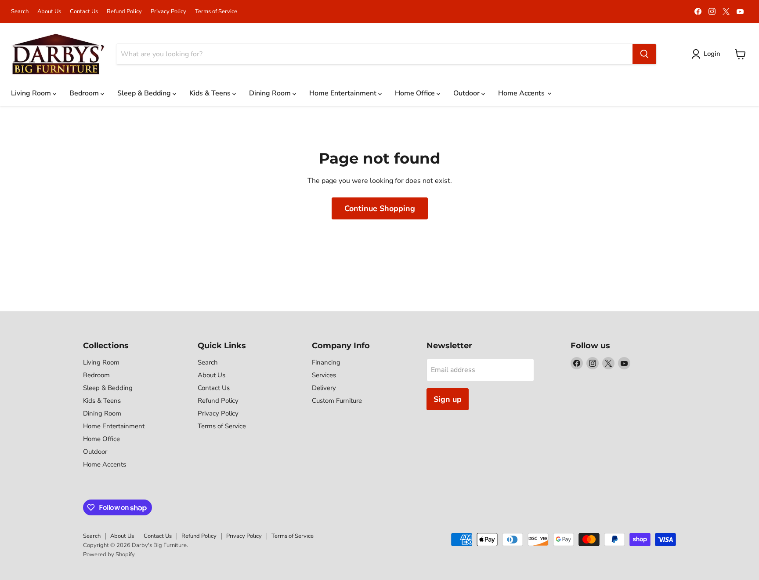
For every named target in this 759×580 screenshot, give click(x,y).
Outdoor (467, 93)
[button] (707, 54)
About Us (49, 11)
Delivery (324, 387)
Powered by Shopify (109, 554)
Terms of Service (216, 11)
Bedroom (85, 93)
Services (324, 375)
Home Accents (522, 93)
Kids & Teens (210, 93)
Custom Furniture (337, 400)
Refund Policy (124, 11)
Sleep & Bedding (145, 93)
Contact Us (84, 11)
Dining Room (271, 93)
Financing (326, 362)
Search (20, 11)
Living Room (32, 93)
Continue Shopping (379, 208)
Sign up (448, 399)
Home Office (416, 93)
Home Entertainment (343, 93)
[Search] (644, 54)
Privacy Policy (168, 11)
